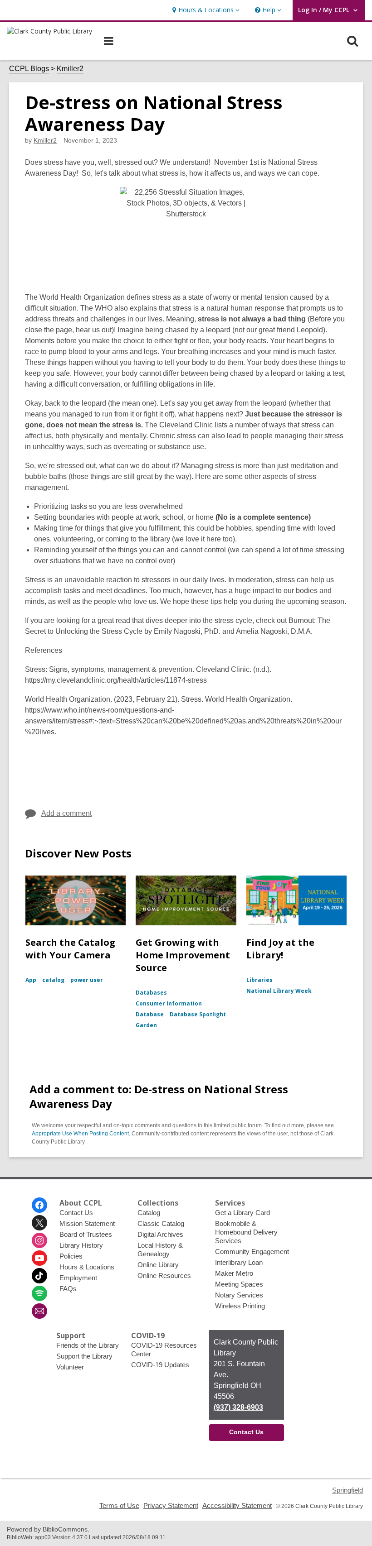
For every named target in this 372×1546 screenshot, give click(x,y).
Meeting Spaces (239, 1284)
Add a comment (66, 813)
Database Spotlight (198, 1014)
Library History (81, 1245)
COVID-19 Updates (160, 1365)
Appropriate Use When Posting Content (80, 1133)
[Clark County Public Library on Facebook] (39, 1205)
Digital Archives (160, 1234)
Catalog (148, 1212)
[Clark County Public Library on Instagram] (39, 1240)
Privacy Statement (170, 1505)
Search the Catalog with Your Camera (70, 948)
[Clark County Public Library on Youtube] (39, 1258)
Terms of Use (119, 1505)
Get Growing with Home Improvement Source (183, 955)
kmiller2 (45, 140)
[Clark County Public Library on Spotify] (39, 1293)
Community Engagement (252, 1251)
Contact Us (76, 1212)
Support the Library (84, 1356)
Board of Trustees (85, 1234)
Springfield (347, 1490)
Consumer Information (169, 1003)
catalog (53, 980)
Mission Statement (87, 1223)
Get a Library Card (242, 1212)
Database (150, 1014)
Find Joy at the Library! (280, 948)
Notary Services (239, 1295)
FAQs (68, 1288)
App (30, 980)
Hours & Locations (86, 1267)
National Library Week (279, 991)
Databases (151, 992)
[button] (204, 10)
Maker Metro (234, 1273)
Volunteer (70, 1367)
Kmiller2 (70, 68)
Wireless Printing (240, 1306)
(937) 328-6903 (238, 1407)
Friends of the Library (87, 1345)
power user (86, 980)
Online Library (158, 1264)
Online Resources (164, 1275)
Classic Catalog (160, 1223)
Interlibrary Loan (239, 1262)
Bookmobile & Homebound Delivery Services (246, 1232)
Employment (78, 1278)
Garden (146, 1025)
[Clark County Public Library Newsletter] (39, 1311)
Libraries (259, 980)
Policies (71, 1256)
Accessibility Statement (237, 1505)
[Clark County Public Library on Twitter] (39, 1222)
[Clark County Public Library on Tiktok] (39, 1275)
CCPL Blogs (29, 68)
